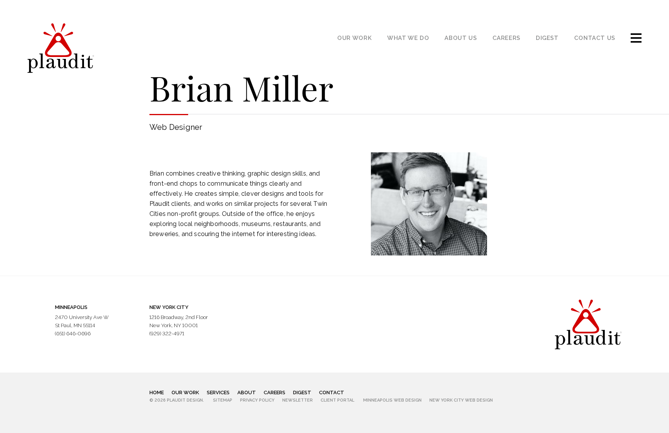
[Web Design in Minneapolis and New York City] (588, 324)
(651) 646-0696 (73, 333)
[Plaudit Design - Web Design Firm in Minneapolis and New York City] (60, 48)
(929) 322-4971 (166, 333)
